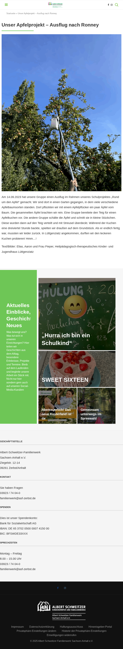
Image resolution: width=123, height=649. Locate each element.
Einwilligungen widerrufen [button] (61, 635)
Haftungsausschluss (71, 626)
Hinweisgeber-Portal (100, 626)
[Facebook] (108, 4)
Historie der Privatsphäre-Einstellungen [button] (84, 631)
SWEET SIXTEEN (65, 379)
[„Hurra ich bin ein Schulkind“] (76, 314)
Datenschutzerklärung (41, 626)
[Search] (116, 4)
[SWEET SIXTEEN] (76, 369)
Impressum (17, 626)
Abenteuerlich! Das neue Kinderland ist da (56, 414)
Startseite (10, 13)
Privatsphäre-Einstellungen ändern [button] (36, 631)
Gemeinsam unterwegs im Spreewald (91, 414)
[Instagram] (112, 4)
